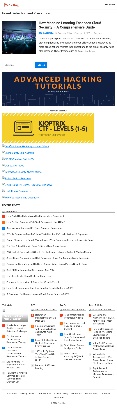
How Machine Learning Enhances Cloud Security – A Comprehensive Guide (70, 25)
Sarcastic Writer (65, 33)
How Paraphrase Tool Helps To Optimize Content (74, 326)
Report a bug (91, 393)
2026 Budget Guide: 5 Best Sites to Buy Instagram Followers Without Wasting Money (49, 252)
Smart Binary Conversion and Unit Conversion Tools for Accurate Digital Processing (48, 258)
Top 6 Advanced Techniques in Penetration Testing (16, 339)
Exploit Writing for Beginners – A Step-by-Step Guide (16, 365)
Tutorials (7, 305)
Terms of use (44, 393)
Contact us (58, 397)
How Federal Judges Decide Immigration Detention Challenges (17, 328)
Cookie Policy (61, 393)
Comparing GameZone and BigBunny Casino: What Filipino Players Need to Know (47, 264)
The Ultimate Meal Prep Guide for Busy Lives (29, 276)
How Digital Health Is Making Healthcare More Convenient (35, 216)
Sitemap (106, 393)
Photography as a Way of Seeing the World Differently (33, 282)
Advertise (12, 393)
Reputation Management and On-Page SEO (46, 318)
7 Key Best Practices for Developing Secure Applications (103, 346)
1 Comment (97, 33)
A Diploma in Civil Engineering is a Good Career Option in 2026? (38, 294)
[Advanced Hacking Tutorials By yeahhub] (58, 104)
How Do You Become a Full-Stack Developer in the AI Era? (36, 222)
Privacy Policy (27, 393)
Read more (90, 51)
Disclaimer (76, 393)
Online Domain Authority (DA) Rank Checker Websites (73, 356)
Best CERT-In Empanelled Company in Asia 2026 (31, 270)
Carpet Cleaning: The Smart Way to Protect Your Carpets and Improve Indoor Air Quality (50, 240)
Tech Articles (46, 33)
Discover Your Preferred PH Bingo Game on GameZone (34, 228)
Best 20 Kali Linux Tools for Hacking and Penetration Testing (74, 337)
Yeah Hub (62, 403)
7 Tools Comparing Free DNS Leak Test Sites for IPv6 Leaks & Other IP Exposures (48, 234)
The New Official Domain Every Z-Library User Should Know (36, 246)
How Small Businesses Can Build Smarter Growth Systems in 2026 (40, 288)
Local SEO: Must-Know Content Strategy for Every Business (46, 343)
